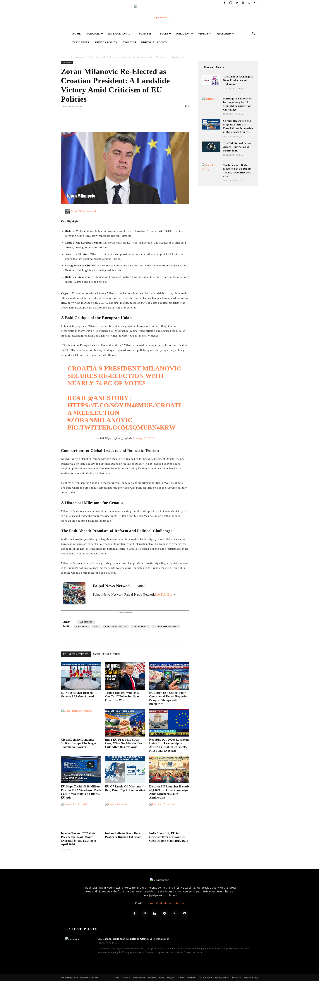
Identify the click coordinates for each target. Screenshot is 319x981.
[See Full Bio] (174, 594)
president (140, 626)
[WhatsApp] (90, 121)
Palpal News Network (84, 211)
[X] (249, 2)
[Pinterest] (81, 121)
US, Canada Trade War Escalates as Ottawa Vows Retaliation (133, 938)
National (93, 33)
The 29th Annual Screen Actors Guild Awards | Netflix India (237, 147)
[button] (253, 34)
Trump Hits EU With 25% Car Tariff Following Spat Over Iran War (122, 696)
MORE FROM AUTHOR (107, 654)
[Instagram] (231, 2)
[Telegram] (243, 2)
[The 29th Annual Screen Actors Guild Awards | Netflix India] (211, 147)
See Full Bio (163, 594)
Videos (203, 33)
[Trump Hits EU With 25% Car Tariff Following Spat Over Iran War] (125, 676)
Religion (183, 33)
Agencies (86, 622)
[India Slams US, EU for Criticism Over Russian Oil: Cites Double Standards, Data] (169, 816)
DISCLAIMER (80, 42)
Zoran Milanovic (165, 626)
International (119, 33)
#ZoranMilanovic (100, 420)
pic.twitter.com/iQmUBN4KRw (121, 427)
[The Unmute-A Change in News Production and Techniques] (211, 80)
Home (76, 33)
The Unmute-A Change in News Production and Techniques (238, 80)
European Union (115, 626)
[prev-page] (63, 851)
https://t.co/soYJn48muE (110, 405)
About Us (129, 42)
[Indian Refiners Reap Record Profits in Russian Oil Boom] (125, 816)
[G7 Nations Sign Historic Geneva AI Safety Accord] (81, 676)
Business (145, 33)
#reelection (96, 412)
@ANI (96, 397)
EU (95, 626)
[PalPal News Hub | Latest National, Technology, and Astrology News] (159, 17)
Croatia (81, 626)
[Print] (107, 121)
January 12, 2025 (143, 438)
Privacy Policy (106, 42)
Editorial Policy (154, 42)
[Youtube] (255, 2)
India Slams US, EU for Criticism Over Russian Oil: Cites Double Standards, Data (168, 837)
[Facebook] (224, 2)
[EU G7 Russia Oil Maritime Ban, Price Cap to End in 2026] (125, 769)
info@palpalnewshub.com (167, 903)
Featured (224, 33)
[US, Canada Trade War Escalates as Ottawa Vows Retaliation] (79, 945)
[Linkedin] (237, 2)
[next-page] (69, 851)
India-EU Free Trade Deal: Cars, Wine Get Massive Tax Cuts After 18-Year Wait (123, 743)
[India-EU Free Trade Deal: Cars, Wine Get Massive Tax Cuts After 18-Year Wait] (125, 723)
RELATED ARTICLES (76, 654)
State (164, 33)
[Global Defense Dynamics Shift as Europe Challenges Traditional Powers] (81, 723)
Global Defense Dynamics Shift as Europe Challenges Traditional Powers (78, 743)
